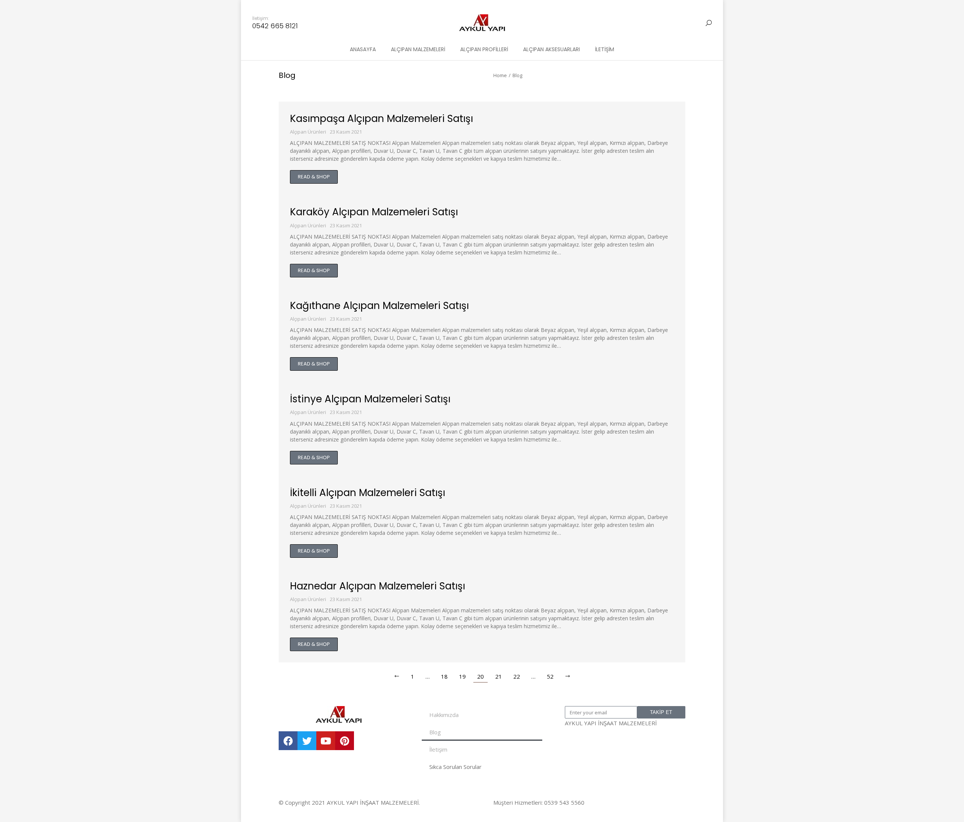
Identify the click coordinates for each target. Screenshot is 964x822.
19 (462, 676)
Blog (435, 732)
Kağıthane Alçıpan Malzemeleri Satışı (379, 305)
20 (480, 676)
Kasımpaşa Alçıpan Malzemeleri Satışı (381, 118)
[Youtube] (325, 740)
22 (516, 676)
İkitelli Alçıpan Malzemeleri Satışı (367, 492)
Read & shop (314, 176)
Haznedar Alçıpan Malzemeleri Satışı (377, 586)
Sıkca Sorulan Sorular (455, 766)
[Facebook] (288, 740)
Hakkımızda (444, 714)
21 (498, 676)
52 (550, 676)
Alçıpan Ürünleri (308, 131)
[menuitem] (363, 49)
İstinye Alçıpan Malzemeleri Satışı (370, 399)
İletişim (438, 749)
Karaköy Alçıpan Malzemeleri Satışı (374, 212)
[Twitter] (306, 740)
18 (444, 676)
